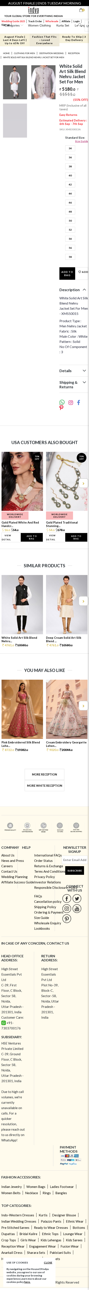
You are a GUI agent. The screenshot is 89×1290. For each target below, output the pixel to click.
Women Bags (35, 1187)
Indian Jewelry (11, 1187)
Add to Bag (67, 273)
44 (70, 193)
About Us (7, 855)
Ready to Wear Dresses (51, 1227)
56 (70, 247)
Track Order (35, 21)
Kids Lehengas (51, 1240)
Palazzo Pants (51, 1221)
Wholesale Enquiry (47, 923)
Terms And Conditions (49, 871)
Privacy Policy (44, 877)
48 (70, 211)
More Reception (44, 774)
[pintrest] (66, 918)
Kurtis (43, 1215)
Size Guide (81, 141)
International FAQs (48, 855)
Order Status (43, 861)
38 (70, 166)
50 (70, 220)
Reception (74, 53)
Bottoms (79, 1227)
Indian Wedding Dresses (18, 1221)
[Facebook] (66, 898)
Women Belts (11, 1193)
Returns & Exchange (48, 866)
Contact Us (9, 871)
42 (70, 184)
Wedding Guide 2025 (13, 21)
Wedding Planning (14, 877)
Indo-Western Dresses (17, 1215)
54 (70, 238)
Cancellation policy (48, 901)
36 (70, 157)
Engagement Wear (42, 1246)
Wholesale (51, 21)
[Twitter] (77, 898)
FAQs (38, 896)
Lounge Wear (73, 1234)
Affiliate (66, 21)
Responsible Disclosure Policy (56, 887)
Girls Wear (28, 1240)
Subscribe (74, 870)
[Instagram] (66, 908)
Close (48, 1262)
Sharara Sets (36, 1252)
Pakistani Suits (60, 1252)
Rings (47, 1193)
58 (70, 256)
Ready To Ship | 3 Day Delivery (74, 38)
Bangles (61, 1193)
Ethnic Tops (50, 1234)
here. (27, 1282)
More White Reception (44, 785)
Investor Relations (47, 882)
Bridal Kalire (28, 1234)
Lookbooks (42, 928)
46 (70, 202)
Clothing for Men (24, 53)
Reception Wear (13, 1246)
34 (70, 148)
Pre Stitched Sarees (15, 1227)
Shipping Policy (45, 907)
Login (76, 21)
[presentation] (6, 483)
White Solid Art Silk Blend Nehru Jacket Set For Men (33, 57)
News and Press (12, 861)
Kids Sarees (74, 1240)
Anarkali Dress (11, 1252)
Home (6, 53)
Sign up (6, 24)
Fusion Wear (69, 1246)
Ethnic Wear (75, 1221)
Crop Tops (8, 1240)
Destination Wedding (51, 53)
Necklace (31, 1193)
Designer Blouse (64, 1215)
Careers (7, 866)
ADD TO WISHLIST (84, 272)
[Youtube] (77, 908)
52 (70, 229)
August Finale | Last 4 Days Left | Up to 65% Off (15, 40)
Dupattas (8, 1234)
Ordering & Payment (49, 912)
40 (70, 175)
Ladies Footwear (62, 1187)
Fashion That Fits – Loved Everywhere (44, 40)
